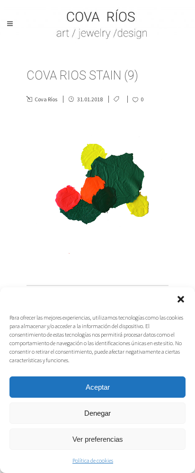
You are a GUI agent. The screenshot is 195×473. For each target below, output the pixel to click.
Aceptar (98, 387)
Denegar (97, 413)
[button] (181, 299)
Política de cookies (92, 460)
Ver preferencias (97, 439)
